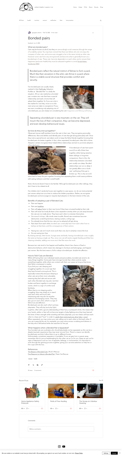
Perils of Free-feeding (58, 401)
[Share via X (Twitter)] (33, 365)
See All (101, 380)
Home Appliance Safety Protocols (30, 402)
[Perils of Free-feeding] (61, 391)
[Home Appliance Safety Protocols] (32, 391)
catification (53, 20)
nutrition (36, 20)
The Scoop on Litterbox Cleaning (88, 402)
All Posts (21, 20)
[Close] (120, 453)
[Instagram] (59, 446)
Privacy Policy (79, 453)
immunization (69, 20)
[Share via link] (42, 365)
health (29, 20)
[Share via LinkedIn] (37, 365)
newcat (45, 20)
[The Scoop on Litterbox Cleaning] (90, 391)
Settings (106, 453)
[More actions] (93, 32)
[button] (101, 20)
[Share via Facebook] (29, 365)
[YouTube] (63, 446)
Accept (114, 453)
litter (61, 20)
